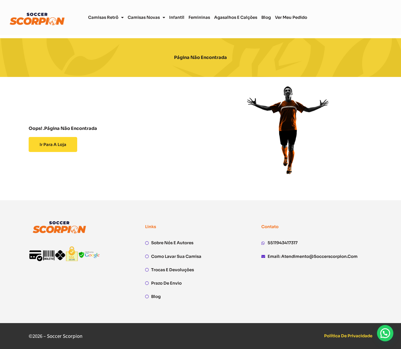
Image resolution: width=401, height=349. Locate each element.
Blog (266, 17)
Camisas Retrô (103, 17)
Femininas (199, 17)
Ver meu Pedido (291, 17)
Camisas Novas (144, 17)
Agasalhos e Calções (235, 17)
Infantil (176, 17)
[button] (385, 333)
